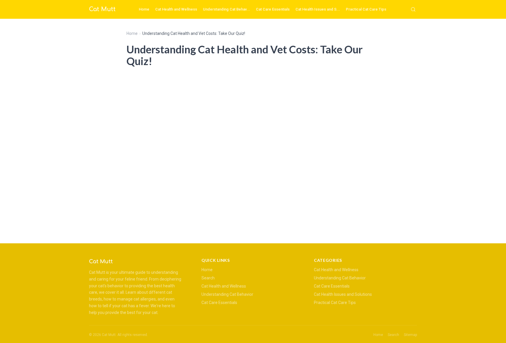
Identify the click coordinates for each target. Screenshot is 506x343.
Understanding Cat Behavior (227, 294)
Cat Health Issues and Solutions (343, 294)
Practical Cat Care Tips (366, 9)
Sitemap (410, 335)
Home (144, 9)
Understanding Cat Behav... (226, 9)
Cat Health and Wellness (176, 9)
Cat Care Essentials (273, 9)
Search (208, 278)
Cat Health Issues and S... (317, 9)
